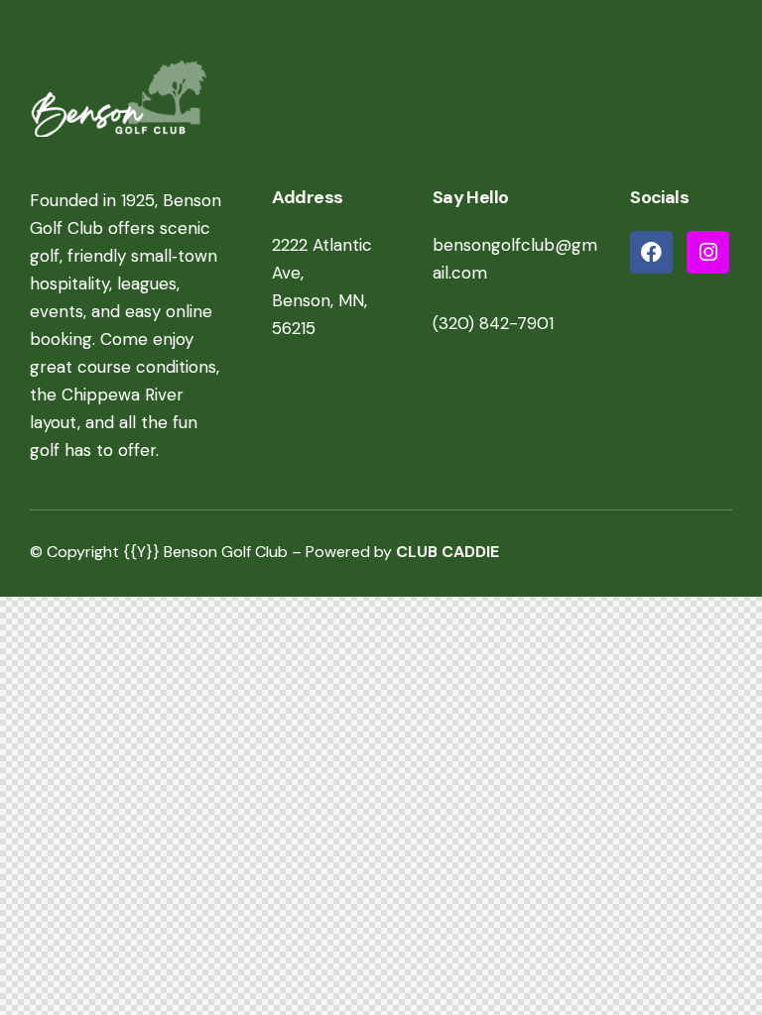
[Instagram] (708, 252)
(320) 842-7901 (493, 323)
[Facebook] (651, 252)
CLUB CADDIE (447, 551)
